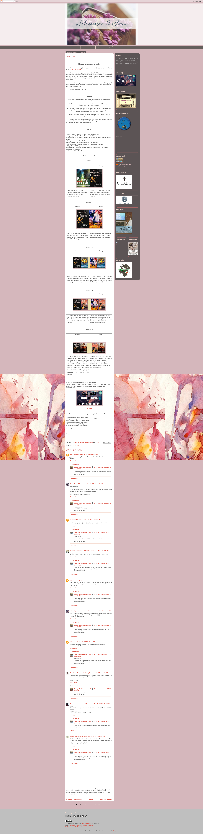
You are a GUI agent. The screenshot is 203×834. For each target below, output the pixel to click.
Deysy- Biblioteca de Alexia (82, 467)
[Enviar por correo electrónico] (104, 443)
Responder (73, 461)
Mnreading (108, 73)
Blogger (115, 831)
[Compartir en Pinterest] (110, 443)
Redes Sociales (109, 47)
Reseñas (119, 47)
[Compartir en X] (107, 443)
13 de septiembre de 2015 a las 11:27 (96, 550)
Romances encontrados (77, 704)
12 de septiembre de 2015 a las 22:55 (85, 454)
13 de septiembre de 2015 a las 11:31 (86, 580)
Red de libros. (76, 69)
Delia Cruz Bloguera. (76, 673)
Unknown (73, 519)
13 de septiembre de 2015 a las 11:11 (88, 519)
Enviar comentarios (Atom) (93, 805)
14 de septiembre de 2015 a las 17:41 (97, 704)
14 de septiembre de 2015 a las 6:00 (82, 642)
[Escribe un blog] (105, 443)
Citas (84, 47)
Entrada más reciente (74, 799)
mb (71, 454)
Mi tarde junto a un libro (77, 611)
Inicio (68, 47)
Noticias (100, 47)
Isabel (71, 580)
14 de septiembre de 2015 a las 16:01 (95, 673)
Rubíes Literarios (75, 736)
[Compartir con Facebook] (108, 443)
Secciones (76, 47)
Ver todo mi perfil (120, 167)
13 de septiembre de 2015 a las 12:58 (98, 611)
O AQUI (89, 409)
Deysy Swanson (87, 823)
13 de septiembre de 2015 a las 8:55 (90, 484)
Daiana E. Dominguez (77, 550)
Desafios (91, 47)
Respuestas (75, 464)
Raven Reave (74, 484)
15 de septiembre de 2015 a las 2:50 (93, 736)
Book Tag (76, 445)
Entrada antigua (106, 799)
